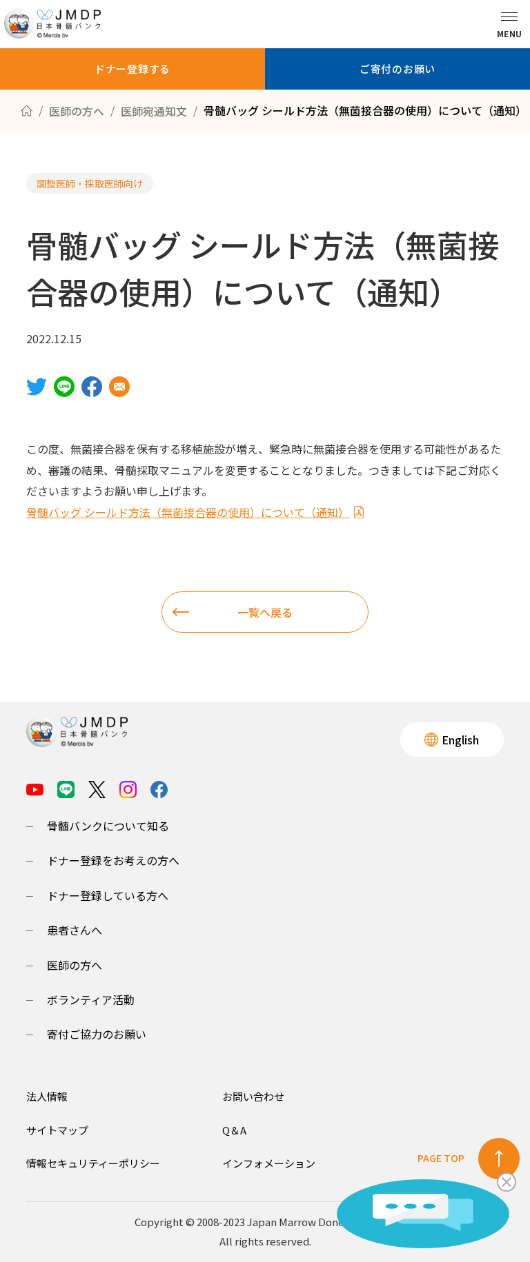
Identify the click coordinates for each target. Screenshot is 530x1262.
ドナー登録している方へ (107, 895)
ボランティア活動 (91, 999)
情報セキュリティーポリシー (93, 1163)
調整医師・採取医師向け (90, 183)
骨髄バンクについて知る (108, 825)
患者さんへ (74, 930)
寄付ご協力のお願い (96, 1034)
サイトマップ (57, 1130)
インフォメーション (268, 1163)
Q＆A (234, 1130)
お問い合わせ (253, 1096)
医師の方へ (74, 965)
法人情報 (47, 1096)
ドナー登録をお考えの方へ (113, 860)
